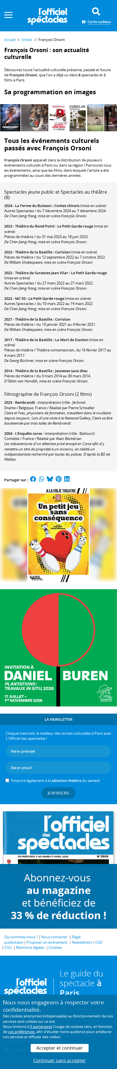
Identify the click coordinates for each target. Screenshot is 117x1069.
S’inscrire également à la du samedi (55, 780)
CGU (8, 947)
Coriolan (62, 252)
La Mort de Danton (71, 339)
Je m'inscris (58, 793)
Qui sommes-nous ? (21, 936)
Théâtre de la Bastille (33, 252)
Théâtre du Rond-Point (35, 226)
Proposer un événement (47, 942)
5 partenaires (41, 1026)
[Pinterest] (58, 479)
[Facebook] (33, 479)
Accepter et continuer (59, 1048)
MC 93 (20, 298)
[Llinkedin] (66, 479)
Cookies (55, 947)
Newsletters (82, 942)
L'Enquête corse (28, 433)
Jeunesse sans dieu (71, 370)
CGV (99, 942)
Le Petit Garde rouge (75, 226)
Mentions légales (30, 947)
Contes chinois (67, 205)
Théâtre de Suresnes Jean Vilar (41, 272)
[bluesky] (50, 479)
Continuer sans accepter (59, 1060)
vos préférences (21, 1031)
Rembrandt (25, 402)
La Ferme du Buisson (33, 205)
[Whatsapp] (41, 479)
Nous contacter (54, 936)
